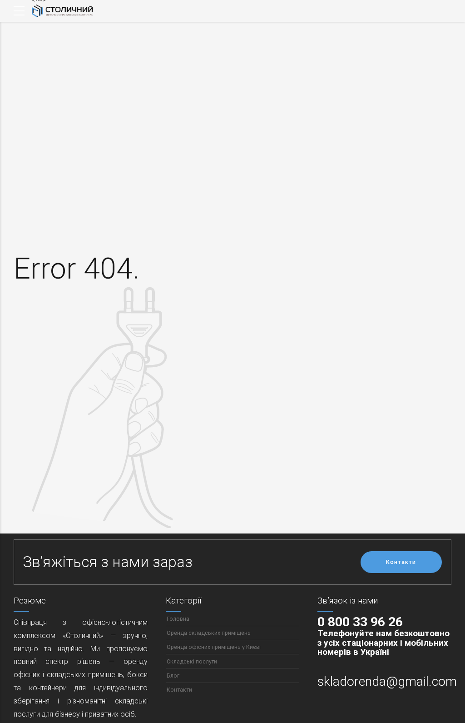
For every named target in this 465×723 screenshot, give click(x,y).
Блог (173, 675)
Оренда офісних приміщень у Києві (214, 646)
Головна (178, 618)
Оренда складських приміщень (209, 632)
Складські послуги (192, 661)
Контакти (179, 689)
